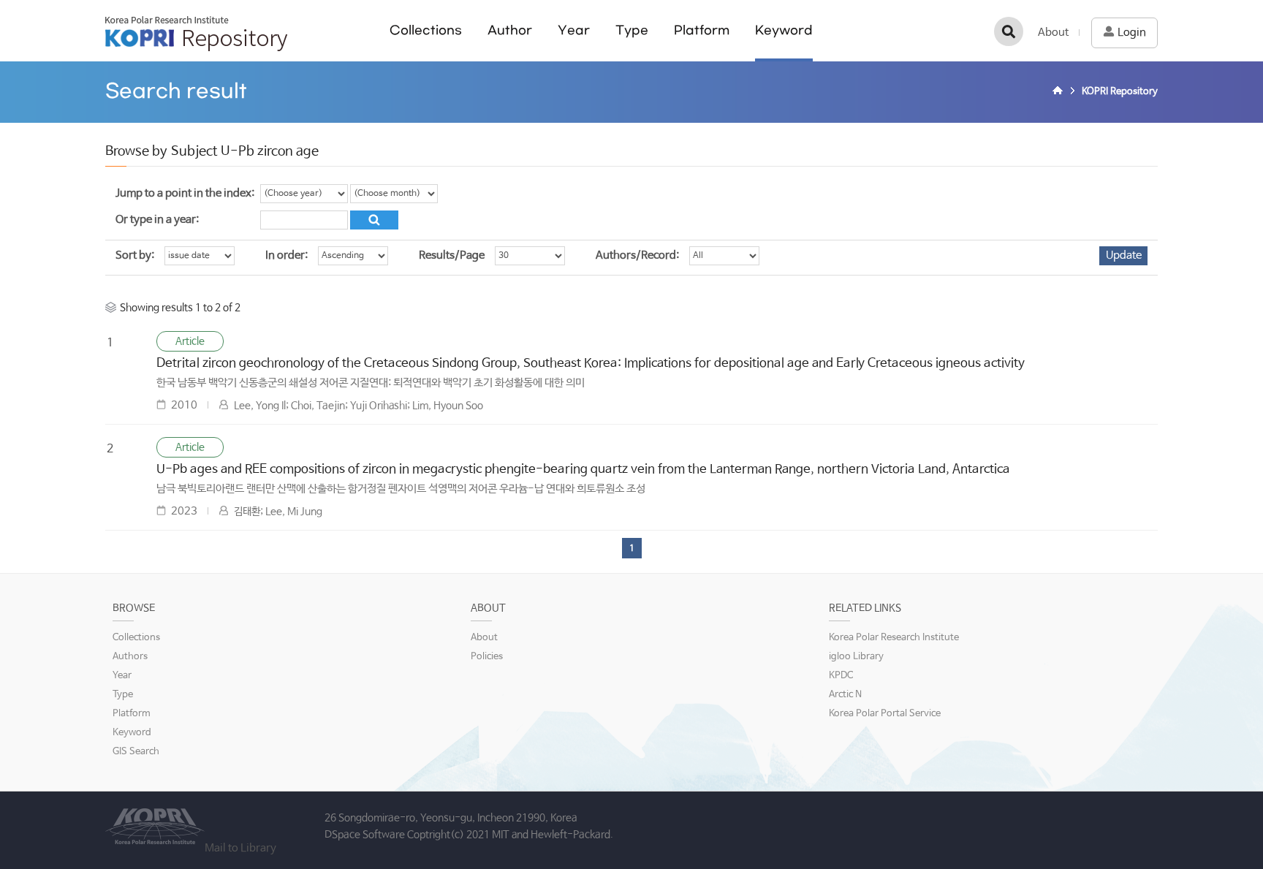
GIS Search (136, 751)
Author (510, 30)
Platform (701, 30)
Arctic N (845, 694)
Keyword (784, 30)
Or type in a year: (157, 219)
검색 (1008, 31)
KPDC (841, 675)
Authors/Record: (637, 255)
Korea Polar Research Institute (894, 637)
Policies (487, 656)
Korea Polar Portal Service (885, 713)
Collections (426, 30)
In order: (286, 255)
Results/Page (452, 255)
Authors (130, 656)
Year (574, 30)
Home (1059, 92)
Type (631, 30)
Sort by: (134, 255)
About (1053, 32)
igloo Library (856, 656)
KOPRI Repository (196, 33)
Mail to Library (240, 848)
